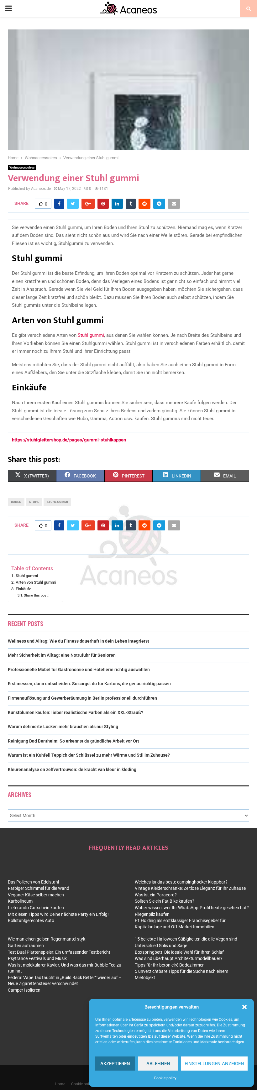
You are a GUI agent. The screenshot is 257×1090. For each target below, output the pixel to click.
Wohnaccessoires (21, 167)
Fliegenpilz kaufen (152, 914)
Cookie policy (165, 1078)
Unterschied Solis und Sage (161, 945)
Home (60, 1084)
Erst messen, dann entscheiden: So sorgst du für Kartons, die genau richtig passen (89, 683)
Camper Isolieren (24, 990)
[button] (244, 1007)
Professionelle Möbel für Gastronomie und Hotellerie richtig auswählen (79, 669)
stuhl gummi (57, 501)
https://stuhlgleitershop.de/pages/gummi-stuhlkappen (69, 440)
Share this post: (36, 595)
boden (16, 501)
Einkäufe (23, 589)
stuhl (34, 501)
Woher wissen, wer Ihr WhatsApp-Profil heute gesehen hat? (192, 907)
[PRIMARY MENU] (8, 8)
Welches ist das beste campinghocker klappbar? (181, 881)
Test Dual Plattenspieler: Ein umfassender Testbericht (59, 952)
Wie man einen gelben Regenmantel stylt (47, 938)
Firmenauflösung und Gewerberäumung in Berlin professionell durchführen (82, 698)
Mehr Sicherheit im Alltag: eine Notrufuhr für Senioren (62, 655)
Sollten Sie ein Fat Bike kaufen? (164, 901)
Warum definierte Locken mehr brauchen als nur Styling (63, 726)
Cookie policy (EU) (86, 1084)
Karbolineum (20, 901)
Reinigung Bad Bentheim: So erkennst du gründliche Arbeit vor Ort (73, 740)
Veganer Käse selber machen (36, 894)
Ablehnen (158, 1064)
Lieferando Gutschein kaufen (36, 907)
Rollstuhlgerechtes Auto (31, 920)
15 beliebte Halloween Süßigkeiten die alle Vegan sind (186, 938)
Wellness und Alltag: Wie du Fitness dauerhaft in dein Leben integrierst (78, 641)
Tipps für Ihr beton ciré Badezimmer (169, 964)
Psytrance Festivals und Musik (37, 958)
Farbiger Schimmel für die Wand (38, 888)
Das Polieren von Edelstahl (33, 881)
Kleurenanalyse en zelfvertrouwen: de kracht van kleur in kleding (72, 769)
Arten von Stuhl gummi (36, 582)
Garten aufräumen (26, 945)
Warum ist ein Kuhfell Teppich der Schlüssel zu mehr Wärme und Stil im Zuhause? (89, 755)
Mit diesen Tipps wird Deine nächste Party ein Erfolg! (58, 914)
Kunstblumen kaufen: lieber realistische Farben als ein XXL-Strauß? (75, 712)
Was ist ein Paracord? (156, 894)
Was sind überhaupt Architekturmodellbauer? (179, 958)
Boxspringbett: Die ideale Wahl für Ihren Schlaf (179, 952)
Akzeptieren (115, 1064)
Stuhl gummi (91, 335)
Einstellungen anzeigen (214, 1064)
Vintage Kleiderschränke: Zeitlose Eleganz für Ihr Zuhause (190, 888)
